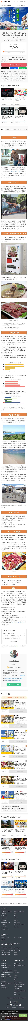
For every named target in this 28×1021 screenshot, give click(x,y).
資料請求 (3, 940)
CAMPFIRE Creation (5, 967)
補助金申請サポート (5, 987)
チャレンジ (16, 915)
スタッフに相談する (18, 937)
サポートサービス (17, 950)
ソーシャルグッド (4, 929)
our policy (9, 1019)
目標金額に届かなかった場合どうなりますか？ (12, 635)
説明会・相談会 (17, 948)
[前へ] (2, 17)
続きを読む (22, 675)
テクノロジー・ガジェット (6, 911)
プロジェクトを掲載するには (7, 5)
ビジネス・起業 (4, 924)
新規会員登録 (23, 1)
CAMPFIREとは (17, 963)
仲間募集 (19, 129)
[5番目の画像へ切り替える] (25, 28)
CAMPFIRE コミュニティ (6, 965)
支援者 (13, 129)
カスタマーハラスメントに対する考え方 (20, 991)
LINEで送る (23, 68)
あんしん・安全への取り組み (19, 965)
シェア (14, 68)
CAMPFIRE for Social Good (6, 970)
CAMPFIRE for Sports (5, 974)
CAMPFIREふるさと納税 (6, 976)
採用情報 (14, 1007)
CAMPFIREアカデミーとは (6, 948)
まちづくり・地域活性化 (18, 911)
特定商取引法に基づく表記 (19, 984)
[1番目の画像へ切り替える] (3, 28)
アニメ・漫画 (4, 918)
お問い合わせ (16, 972)
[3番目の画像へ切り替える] (14, 28)
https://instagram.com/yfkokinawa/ (12, 680)
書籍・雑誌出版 (17, 922)
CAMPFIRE (3, 963)
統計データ (16, 954)
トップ (2, 903)
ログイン (18, 1)
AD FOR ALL (3, 978)
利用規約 (15, 977)
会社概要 (6, 1007)
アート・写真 (4, 926)
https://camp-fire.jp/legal (17, 622)
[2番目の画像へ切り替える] (8, 28)
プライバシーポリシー (18, 982)
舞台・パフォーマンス (18, 926)
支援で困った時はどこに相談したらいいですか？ (12, 638)
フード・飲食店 (15, 40)
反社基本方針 (16, 988)
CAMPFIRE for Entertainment (7, 972)
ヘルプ (15, 970)
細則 (15, 979)
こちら (17, 646)
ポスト (6, 68)
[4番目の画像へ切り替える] (19, 28)
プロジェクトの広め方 (5, 954)
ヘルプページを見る (14, 641)
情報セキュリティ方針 (18, 986)
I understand (23, 1015)
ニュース (15, 967)
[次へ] (26, 17)
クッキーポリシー (17, 994)
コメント (25, 129)
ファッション (4, 920)
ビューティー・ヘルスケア (19, 924)
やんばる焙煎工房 (15, 171)
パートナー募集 (21, 1007)
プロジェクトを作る (5, 937)
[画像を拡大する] (12, 707)
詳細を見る (4, 711)
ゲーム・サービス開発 (5, 922)
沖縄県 (22, 40)
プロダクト (3, 913)
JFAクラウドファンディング (6, 983)
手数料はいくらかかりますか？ (9, 633)
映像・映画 (16, 920)
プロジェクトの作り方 (5, 952)
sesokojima (7, 40)
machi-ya (3, 985)
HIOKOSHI (3, 981)
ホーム (2, 129)
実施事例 (15, 952)
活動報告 (7, 129)
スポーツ (15, 918)
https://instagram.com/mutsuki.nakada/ (13, 678)
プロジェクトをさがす (9, 903)
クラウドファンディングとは (7, 950)
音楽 (15, 913)
